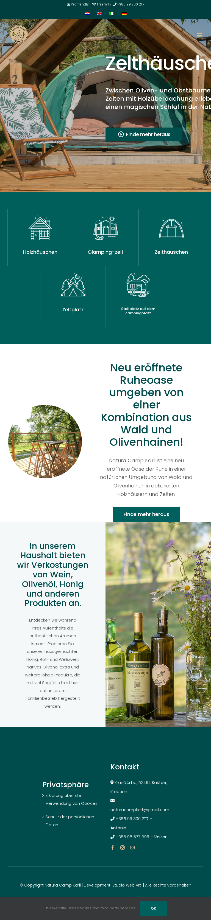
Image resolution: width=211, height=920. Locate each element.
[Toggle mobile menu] (200, 35)
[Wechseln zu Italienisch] (112, 14)
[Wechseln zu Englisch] (99, 14)
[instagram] (122, 847)
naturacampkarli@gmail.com (140, 809)
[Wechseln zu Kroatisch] (87, 14)
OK (153, 908)
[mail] (132, 847)
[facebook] (112, 847)
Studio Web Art (126, 885)
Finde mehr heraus (144, 134)
